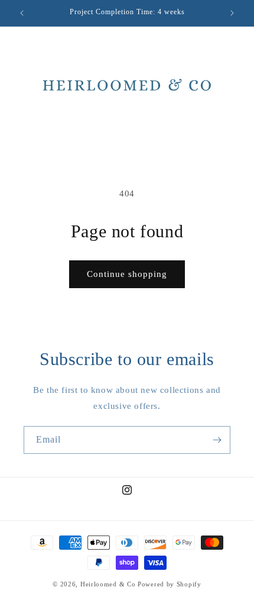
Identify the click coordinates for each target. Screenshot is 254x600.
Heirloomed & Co (108, 584)
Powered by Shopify (169, 584)
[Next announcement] (232, 13)
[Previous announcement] (22, 13)
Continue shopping (127, 274)
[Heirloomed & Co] (127, 86)
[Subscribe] (217, 440)
